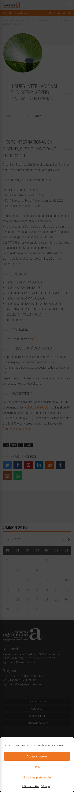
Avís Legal (45, 786)
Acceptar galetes (37, 756)
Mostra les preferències (37, 777)
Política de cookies (30, 786)
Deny (37, 767)
